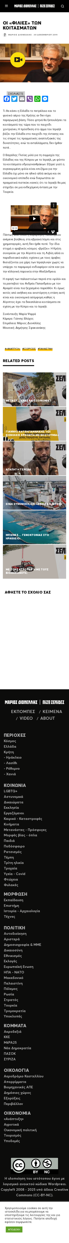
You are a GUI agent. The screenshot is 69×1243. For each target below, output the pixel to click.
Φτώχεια (11, 879)
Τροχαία (10, 868)
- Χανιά (10, 774)
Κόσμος (10, 741)
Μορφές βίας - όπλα (20, 835)
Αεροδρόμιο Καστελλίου (24, 1076)
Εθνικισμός (13, 956)
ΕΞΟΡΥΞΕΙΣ (30, 349)
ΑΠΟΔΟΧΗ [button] (14, 1229)
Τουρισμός (12, 1135)
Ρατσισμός (13, 852)
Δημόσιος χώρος (17, 1093)
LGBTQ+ (10, 791)
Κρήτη (9, 752)
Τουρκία (10, 1005)
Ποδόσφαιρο (14, 846)
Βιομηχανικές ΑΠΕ (18, 1087)
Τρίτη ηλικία (14, 863)
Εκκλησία (11, 808)
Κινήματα (11, 824)
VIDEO (26, 718)
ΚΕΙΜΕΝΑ (52, 712)
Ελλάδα (10, 746)
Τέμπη (9, 857)
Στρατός (11, 1000)
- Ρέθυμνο (12, 768)
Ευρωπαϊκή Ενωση (18, 967)
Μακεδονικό (13, 978)
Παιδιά (9, 841)
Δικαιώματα (13, 802)
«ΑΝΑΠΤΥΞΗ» (13, 349)
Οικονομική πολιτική (20, 1130)
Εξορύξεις (12, 1098)
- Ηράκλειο (13, 757)
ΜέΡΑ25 (10, 1042)
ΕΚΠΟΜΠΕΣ (23, 712)
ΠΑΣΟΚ (10, 1054)
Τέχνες (9, 916)
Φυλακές (11, 885)
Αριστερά (12, 939)
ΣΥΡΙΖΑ (10, 1059)
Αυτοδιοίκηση (15, 934)
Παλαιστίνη (13, 983)
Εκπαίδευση (13, 900)
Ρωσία (9, 994)
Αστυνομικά (13, 797)
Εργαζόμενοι (14, 813)
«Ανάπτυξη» (14, 1119)
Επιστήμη (11, 906)
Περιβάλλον (13, 1104)
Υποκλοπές (13, 1016)
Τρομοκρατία (15, 1011)
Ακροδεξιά (12, 1032)
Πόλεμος (11, 989)
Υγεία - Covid (14, 874)
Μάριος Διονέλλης (20, 35)
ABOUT (47, 718)
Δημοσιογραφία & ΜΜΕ (22, 945)
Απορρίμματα (15, 1082)
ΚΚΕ (7, 1037)
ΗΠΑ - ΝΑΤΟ (14, 972)
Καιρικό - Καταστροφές (23, 819)
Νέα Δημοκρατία (17, 1048)
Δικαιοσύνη (13, 950)
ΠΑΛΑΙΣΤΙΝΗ (46, 349)
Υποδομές (12, 1141)
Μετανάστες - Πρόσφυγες (25, 830)
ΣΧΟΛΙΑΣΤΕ (15, 94)
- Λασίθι (10, 763)
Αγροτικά (11, 1124)
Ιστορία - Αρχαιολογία (22, 911)
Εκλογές (10, 961)
